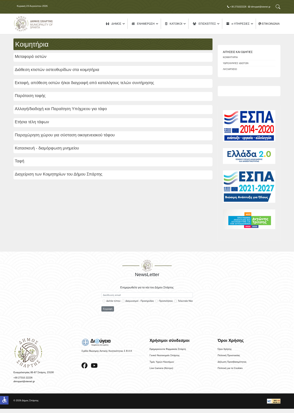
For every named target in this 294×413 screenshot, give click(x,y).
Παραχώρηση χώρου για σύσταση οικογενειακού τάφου (65, 135)
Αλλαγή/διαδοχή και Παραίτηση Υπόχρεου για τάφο (61, 108)
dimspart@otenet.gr (260, 7)
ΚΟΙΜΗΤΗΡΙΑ (230, 57)
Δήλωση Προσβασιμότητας (232, 361)
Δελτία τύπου (113, 300)
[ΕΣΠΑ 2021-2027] (249, 186)
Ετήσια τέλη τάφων (32, 122)
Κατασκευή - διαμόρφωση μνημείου (47, 148)
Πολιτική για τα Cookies (230, 368)
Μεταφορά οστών (30, 56)
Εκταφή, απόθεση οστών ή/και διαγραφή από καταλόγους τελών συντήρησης (84, 82)
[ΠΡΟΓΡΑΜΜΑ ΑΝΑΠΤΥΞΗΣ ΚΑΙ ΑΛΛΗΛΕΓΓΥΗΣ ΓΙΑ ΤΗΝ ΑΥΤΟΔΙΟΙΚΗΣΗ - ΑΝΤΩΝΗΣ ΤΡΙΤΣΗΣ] (249, 219)
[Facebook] (84, 365)
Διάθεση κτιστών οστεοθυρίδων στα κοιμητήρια (57, 69)
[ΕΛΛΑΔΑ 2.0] (249, 156)
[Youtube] (94, 365)
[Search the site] (278, 6)
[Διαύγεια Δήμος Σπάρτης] (112, 342)
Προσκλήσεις (166, 300)
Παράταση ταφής (30, 95)
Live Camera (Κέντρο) (161, 368)
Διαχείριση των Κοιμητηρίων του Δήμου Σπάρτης (58, 174)
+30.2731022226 (238, 7)
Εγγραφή (107, 308)
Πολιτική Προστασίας (229, 355)
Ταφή (19, 161)
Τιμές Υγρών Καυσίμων (162, 361)
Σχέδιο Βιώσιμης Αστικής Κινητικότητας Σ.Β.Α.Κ (106, 351)
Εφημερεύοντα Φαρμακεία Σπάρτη (168, 349)
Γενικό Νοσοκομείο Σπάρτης (165, 355)
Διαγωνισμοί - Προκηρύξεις (139, 300)
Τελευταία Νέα (185, 300)
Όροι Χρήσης (225, 349)
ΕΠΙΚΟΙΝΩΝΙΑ (270, 23)
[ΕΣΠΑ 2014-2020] (249, 126)
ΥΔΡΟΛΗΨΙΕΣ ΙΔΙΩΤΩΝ (235, 63)
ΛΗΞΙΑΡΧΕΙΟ (230, 69)
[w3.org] (274, 401)
